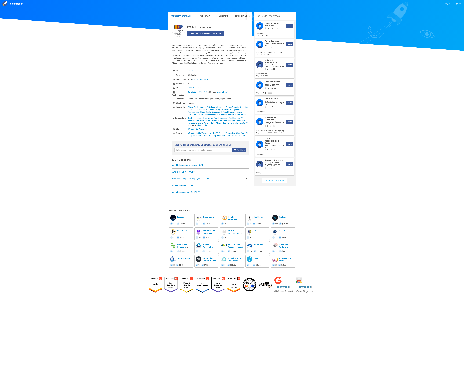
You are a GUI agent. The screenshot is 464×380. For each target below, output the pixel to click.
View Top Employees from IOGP (205, 33)
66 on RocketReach (200, 79)
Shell (190, 118)
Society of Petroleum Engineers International (229, 120)
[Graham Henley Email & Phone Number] (259, 26)
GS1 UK (282, 231)
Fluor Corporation (221, 118)
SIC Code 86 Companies (197, 129)
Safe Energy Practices (216, 107)
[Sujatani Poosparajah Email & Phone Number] (259, 64)
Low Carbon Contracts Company (182, 247)
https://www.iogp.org (196, 71)
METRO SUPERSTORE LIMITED (234, 233)
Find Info (240, 150)
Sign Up (458, 4)
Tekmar (257, 258)
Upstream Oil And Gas (196, 110)
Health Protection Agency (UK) (233, 219)
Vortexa (282, 217)
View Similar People (274, 180)
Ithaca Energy (209, 217)
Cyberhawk (182, 231)
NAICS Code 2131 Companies (209, 136)
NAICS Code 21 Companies (224, 133)
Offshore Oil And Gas (196, 114)
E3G (255, 231)
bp (212, 118)
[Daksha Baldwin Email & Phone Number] (259, 85)
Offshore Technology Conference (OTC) (231, 123)
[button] (249, 16)
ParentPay (258, 244)
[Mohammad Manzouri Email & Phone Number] (259, 121)
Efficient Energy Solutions (231, 112)
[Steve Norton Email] (259, 102)
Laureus (180, 217)
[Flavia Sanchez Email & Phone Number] (259, 44)
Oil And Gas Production (197, 107)
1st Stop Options (184, 258)
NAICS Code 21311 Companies (233, 136)
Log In (447, 4)
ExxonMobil (197, 118)
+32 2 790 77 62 (194, 88)
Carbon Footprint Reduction (237, 107)
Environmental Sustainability (216, 114)
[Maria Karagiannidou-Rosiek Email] (259, 144)
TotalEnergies (234, 118)
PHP (205, 92)
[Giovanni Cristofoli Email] (259, 164)
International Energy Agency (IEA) (201, 123)
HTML (200, 92)
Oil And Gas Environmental (210, 112)
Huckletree (258, 217)
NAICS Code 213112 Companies (200, 133)
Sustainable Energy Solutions (217, 110)
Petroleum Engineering (237, 114)
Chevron (206, 118)
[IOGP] (178, 30)
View (290, 26)
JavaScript (192, 92)
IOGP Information (199, 27)
